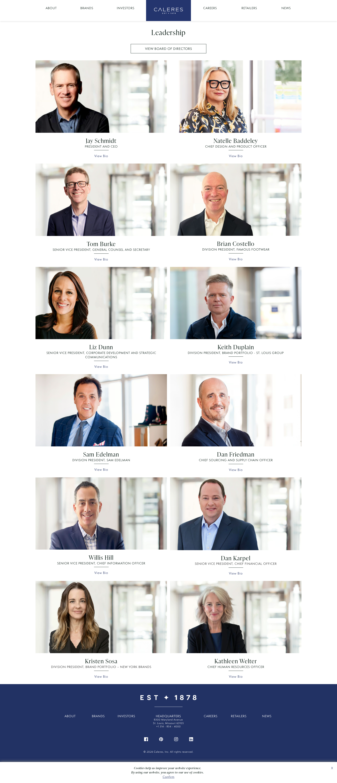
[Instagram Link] (176, 739)
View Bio (101, 156)
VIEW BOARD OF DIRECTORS (168, 49)
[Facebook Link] (146, 739)
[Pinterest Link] (161, 739)
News (286, 8)
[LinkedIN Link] (191, 739)
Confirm (169, 777)
